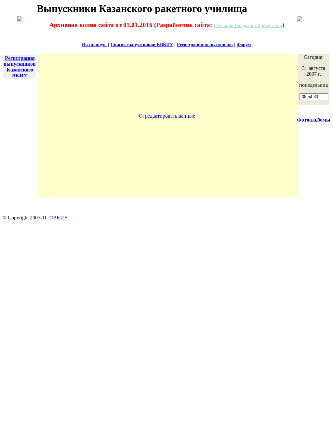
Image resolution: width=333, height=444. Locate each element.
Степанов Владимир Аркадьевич (248, 25)
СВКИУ (58, 217)
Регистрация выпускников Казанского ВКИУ (20, 66)
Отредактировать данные (167, 116)
